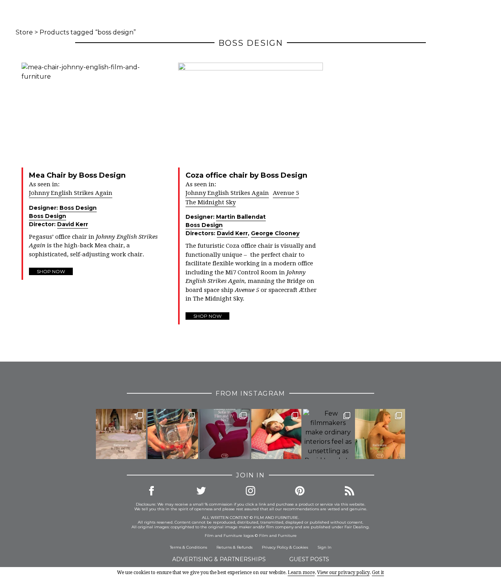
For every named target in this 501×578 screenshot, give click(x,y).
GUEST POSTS (309, 559)
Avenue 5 (286, 192)
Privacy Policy (275, 547)
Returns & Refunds (234, 547)
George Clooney (275, 233)
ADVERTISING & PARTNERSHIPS (219, 559)
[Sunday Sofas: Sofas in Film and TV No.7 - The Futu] (225, 434)
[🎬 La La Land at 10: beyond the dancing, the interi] (276, 434)
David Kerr (72, 224)
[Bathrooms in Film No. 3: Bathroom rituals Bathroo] (380, 434)
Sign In (324, 547)
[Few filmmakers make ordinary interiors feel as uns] (328, 434)
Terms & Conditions (188, 547)
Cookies (300, 547)
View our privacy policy (343, 572)
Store (24, 32)
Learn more (301, 572)
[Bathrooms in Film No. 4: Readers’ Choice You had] (121, 434)
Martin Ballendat (241, 216)
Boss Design (78, 207)
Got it (378, 572)
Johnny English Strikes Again (70, 192)
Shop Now (51, 271)
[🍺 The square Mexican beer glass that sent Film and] (173, 434)
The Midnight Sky (211, 202)
